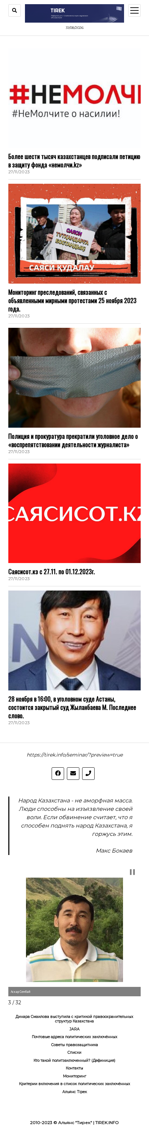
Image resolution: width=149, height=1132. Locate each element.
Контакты (74, 1068)
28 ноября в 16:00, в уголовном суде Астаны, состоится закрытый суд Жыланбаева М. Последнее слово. (72, 707)
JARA (75, 1029)
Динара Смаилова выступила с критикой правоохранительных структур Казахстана (74, 1019)
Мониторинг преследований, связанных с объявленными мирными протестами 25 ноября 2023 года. (72, 300)
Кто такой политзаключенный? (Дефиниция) (74, 1060)
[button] (132, 872)
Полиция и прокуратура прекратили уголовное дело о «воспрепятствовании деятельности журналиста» (73, 440)
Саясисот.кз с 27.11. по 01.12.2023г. (51, 571)
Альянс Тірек (74, 1092)
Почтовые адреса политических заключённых (74, 1037)
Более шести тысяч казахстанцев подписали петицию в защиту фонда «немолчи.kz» (74, 160)
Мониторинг (74, 1076)
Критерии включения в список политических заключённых (74, 1084)
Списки (74, 1052)
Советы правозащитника (74, 1045)
